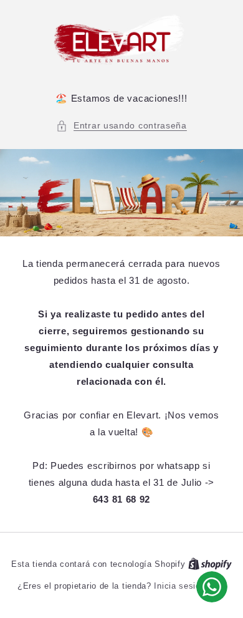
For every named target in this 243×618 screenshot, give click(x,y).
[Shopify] (210, 564)
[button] (121, 125)
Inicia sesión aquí (190, 586)
